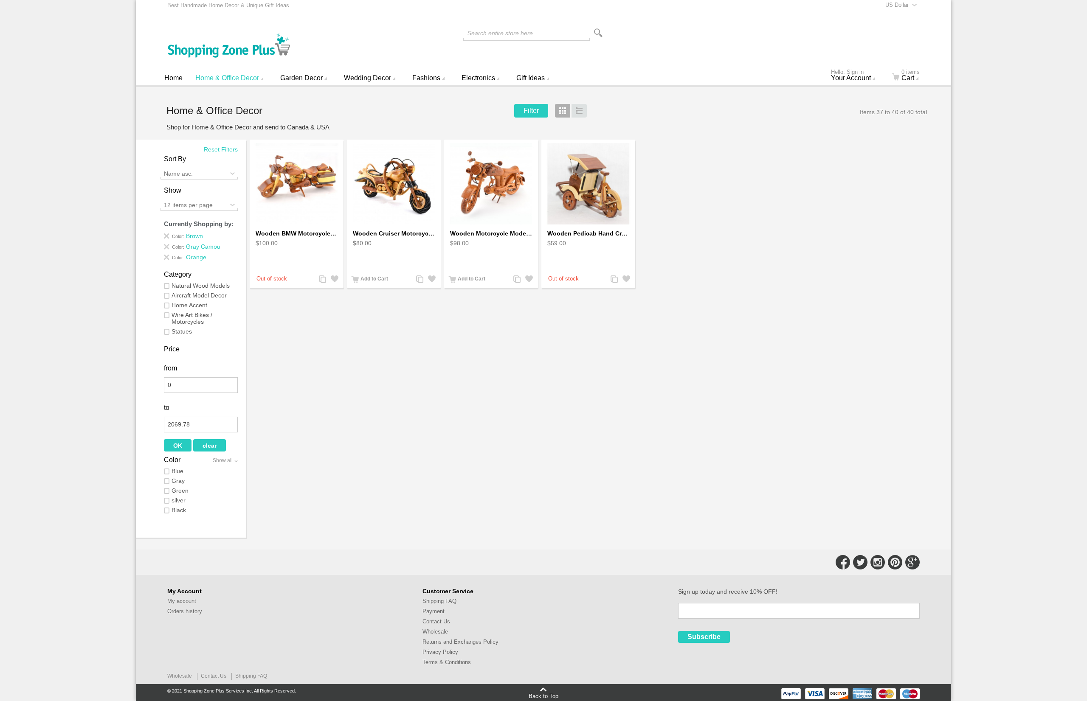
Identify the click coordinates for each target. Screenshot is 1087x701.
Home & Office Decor (227, 77)
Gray (178, 480)
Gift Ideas (530, 77)
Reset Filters (221, 149)
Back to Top (543, 696)
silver (179, 500)
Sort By (175, 159)
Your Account (851, 75)
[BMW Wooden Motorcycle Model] (296, 184)
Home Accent (189, 305)
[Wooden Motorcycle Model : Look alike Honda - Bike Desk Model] (491, 184)
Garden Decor (301, 77)
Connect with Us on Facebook (843, 562)
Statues (182, 331)
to (166, 407)
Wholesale (435, 631)
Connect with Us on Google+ (912, 562)
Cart (910, 75)
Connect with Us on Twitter (860, 562)
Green (180, 490)
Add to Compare (322, 280)
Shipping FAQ (439, 601)
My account (181, 601)
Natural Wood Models (201, 285)
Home (173, 77)
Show (172, 190)
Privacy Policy (440, 652)
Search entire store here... (502, 33)
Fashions (426, 77)
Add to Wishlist (334, 280)
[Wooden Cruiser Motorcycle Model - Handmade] (393, 184)
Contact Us (436, 621)
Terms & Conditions (446, 662)
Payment (433, 611)
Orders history (184, 611)
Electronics (478, 77)
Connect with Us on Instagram (877, 562)
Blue (177, 471)
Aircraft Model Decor (199, 295)
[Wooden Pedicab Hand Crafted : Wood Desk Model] (588, 184)
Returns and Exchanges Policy (460, 642)
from (170, 368)
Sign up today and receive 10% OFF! (727, 591)
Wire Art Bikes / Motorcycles (192, 318)
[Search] (598, 32)
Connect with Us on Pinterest (895, 562)
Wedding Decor (367, 77)
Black (179, 510)
